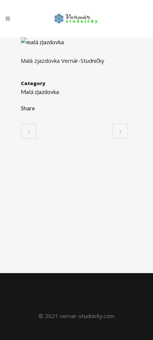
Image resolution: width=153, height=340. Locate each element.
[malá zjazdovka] (42, 42)
